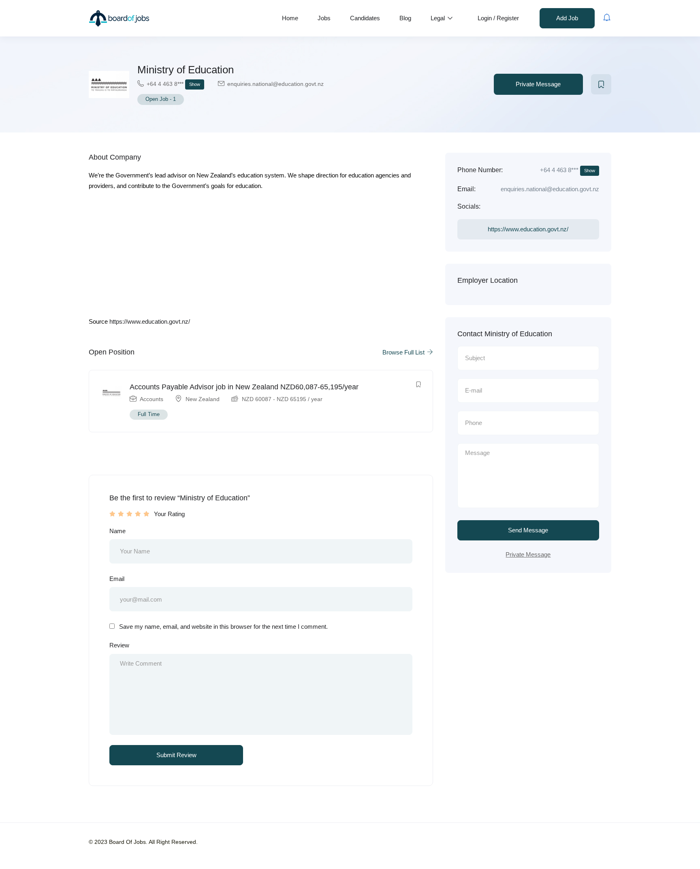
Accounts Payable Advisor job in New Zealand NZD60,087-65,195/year (244, 387)
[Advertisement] (261, 256)
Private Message (538, 84)
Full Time (149, 414)
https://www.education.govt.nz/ (149, 321)
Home (290, 18)
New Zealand (203, 399)
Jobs (324, 18)
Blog (405, 18)
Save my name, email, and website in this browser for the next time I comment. (223, 626)
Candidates (365, 18)
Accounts (151, 399)
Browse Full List (404, 352)
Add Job (567, 18)
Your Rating (169, 513)
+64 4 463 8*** (173, 84)
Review (119, 645)
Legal (438, 18)
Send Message (528, 530)
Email (116, 578)
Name (117, 530)
